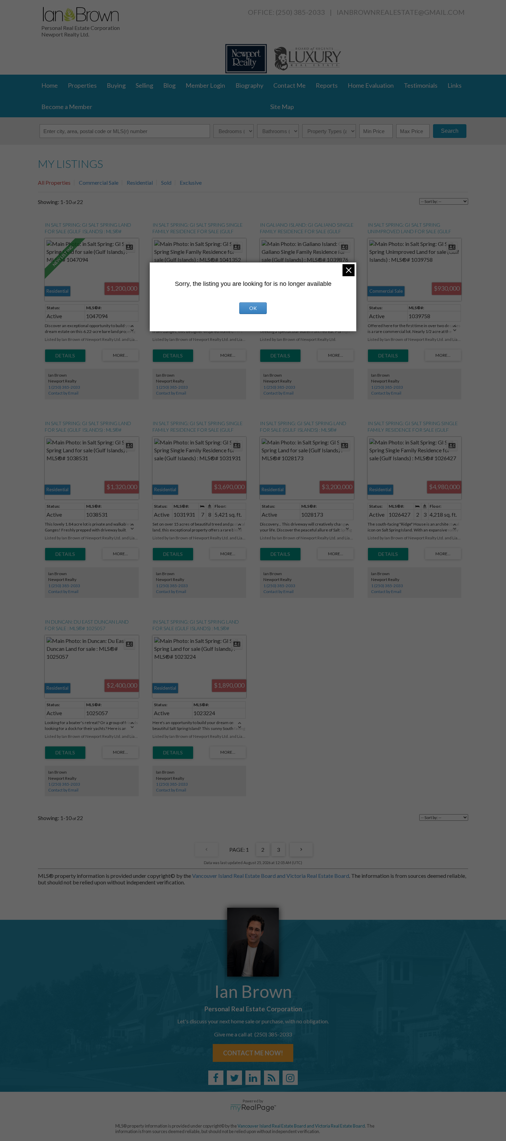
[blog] (271, 1077)
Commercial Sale (98, 182)
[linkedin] (253, 1077)
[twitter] (234, 1077)
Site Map (282, 106)
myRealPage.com (253, 1108)
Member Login (205, 85)
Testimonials (421, 85)
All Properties (54, 182)
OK (253, 308)
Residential (140, 182)
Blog (169, 85)
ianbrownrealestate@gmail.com (401, 12)
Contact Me (289, 85)
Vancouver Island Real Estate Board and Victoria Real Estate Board (270, 875)
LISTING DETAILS (65, 355)
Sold (166, 182)
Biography (249, 85)
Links (454, 85)
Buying (116, 85)
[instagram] (290, 1077)
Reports (327, 85)
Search (449, 131)
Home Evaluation (371, 85)
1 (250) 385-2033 (64, 387)
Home (49, 85)
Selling (144, 85)
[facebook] (215, 1077)
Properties (82, 85)
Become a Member (66, 106)
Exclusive (191, 182)
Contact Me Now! (253, 1053)
